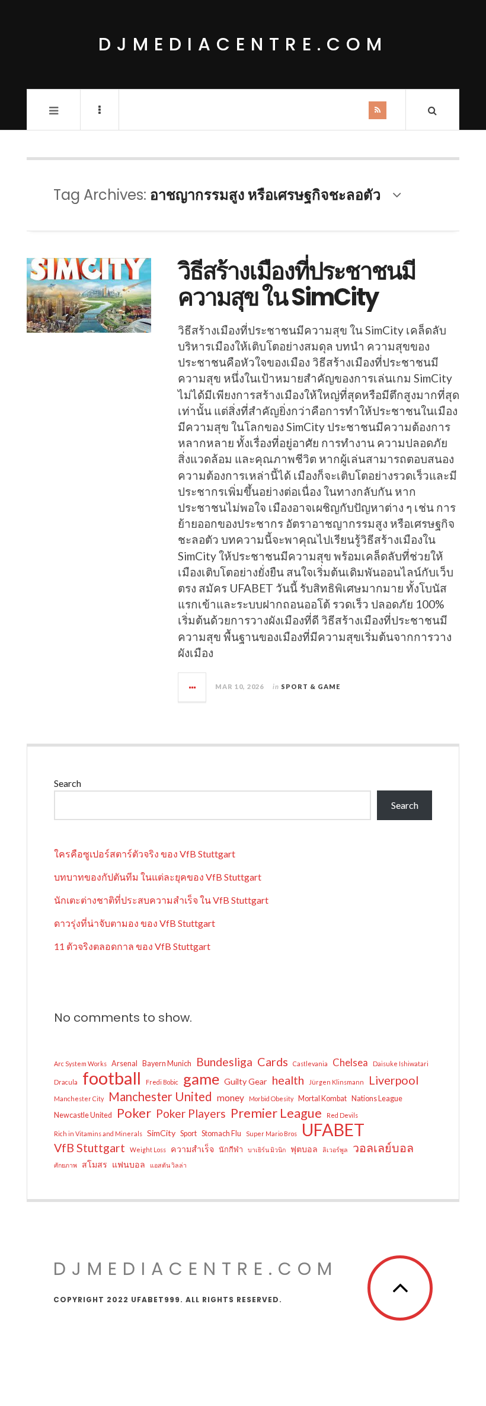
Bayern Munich (166, 1063)
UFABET (333, 1130)
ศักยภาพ (65, 1165)
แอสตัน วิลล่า (168, 1165)
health (288, 1080)
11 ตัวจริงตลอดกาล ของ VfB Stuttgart (132, 946)
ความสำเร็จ (192, 1149)
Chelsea (350, 1063)
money (230, 1097)
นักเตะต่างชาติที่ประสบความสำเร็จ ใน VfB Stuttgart (161, 900)
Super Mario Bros (271, 1133)
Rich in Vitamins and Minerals (98, 1133)
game (201, 1079)
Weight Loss (148, 1149)
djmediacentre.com (243, 44)
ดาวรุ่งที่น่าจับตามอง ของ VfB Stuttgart (134, 923)
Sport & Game (310, 686)
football (111, 1078)
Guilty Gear (245, 1081)
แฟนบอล (128, 1164)
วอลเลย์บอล (383, 1148)
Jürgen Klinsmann (336, 1082)
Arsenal (124, 1063)
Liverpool (393, 1080)
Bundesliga (224, 1062)
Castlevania (310, 1063)
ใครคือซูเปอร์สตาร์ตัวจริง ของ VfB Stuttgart (144, 853)
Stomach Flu (221, 1133)
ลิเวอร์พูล (335, 1149)
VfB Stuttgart (89, 1148)
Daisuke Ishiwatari (401, 1063)
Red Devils (342, 1115)
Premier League (276, 1113)
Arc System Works (80, 1063)
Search (67, 783)
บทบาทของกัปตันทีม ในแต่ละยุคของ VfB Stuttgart (157, 876)
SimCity (161, 1133)
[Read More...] (192, 687)
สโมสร (94, 1164)
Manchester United (160, 1096)
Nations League (376, 1098)
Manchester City (79, 1098)
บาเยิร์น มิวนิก (267, 1149)
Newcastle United (83, 1115)
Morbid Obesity (271, 1098)
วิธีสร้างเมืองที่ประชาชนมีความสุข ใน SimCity (296, 284)
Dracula (66, 1082)
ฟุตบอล (304, 1149)
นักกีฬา (231, 1149)
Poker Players (191, 1113)
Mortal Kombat (322, 1098)
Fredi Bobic (162, 1082)
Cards (272, 1062)
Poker (134, 1113)
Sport (188, 1133)
